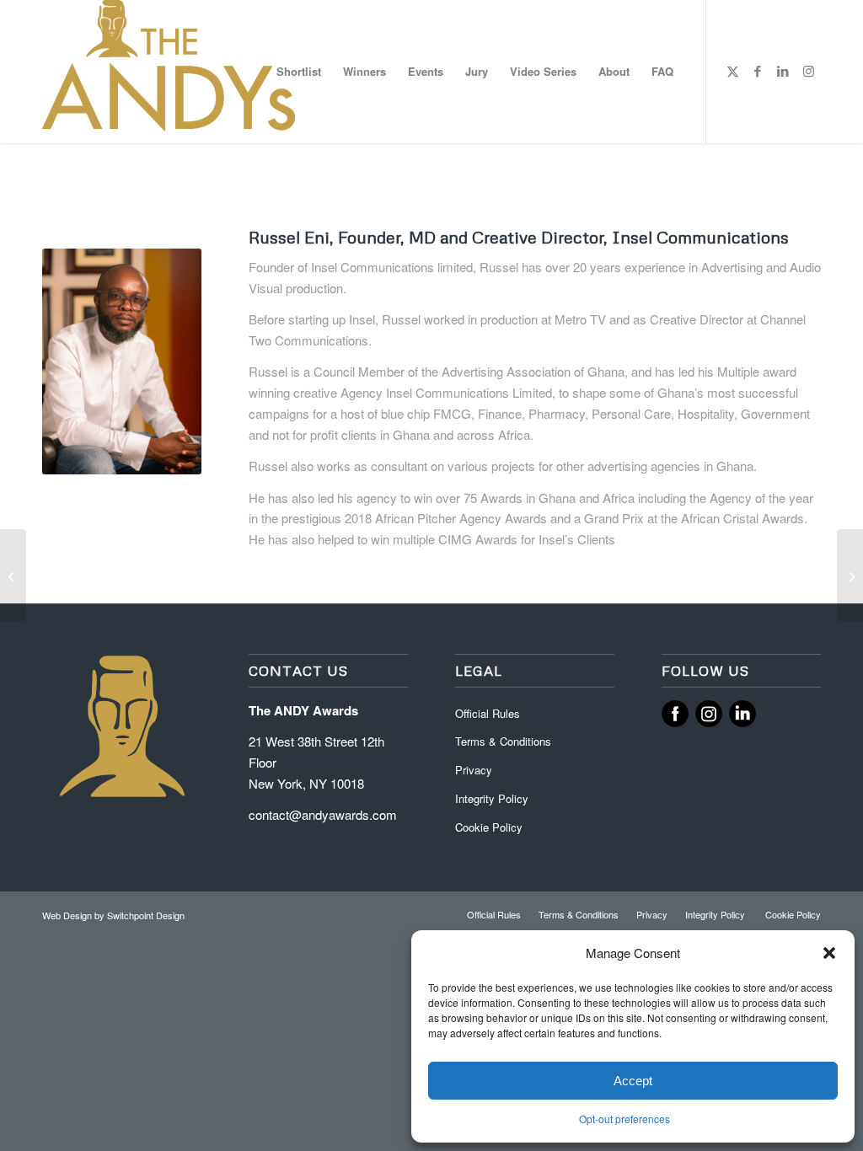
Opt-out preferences (624, 1118)
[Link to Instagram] (808, 70)
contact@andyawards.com (323, 814)
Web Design (68, 915)
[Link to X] (732, 70)
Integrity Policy (493, 798)
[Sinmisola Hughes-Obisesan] (13, 575)
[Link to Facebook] (757, 70)
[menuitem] (298, 71)
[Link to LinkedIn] (783, 70)
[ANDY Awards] (168, 71)
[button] (829, 953)
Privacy (473, 770)
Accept (633, 1080)
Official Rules (487, 713)
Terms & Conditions (503, 741)
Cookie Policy (489, 827)
